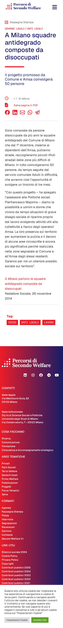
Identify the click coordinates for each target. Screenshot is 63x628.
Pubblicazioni (10, 482)
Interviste (7, 519)
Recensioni (8, 527)
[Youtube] (56, 375)
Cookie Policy (10, 555)
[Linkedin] (25, 375)
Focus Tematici (10, 490)
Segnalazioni (9, 523)
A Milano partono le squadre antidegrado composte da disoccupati (25, 284)
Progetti (6, 486)
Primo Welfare (10, 478)
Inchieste (7, 534)
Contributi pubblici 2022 (16, 579)
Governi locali (14, 28)
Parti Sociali (9, 467)
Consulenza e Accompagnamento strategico (27, 450)
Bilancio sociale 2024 (14, 552)
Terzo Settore (9, 471)
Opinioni (7, 531)
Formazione (8, 446)
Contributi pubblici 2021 (16, 583)
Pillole (5, 515)
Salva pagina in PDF (26, 105)
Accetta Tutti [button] (39, 620)
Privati (6, 463)
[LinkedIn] (14, 114)
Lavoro (49, 322)
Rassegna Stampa (12, 511)
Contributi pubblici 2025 (16, 567)
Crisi (12, 322)
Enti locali (35, 28)
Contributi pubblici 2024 (16, 571)
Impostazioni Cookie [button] (16, 620)
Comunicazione (11, 442)
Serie (5, 494)
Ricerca (6, 438)
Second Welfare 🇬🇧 (13, 538)
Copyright (7, 563)
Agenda (6, 507)
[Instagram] (33, 375)
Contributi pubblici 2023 (16, 575)
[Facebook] (7, 114)
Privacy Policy (10, 559)
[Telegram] (48, 375)
